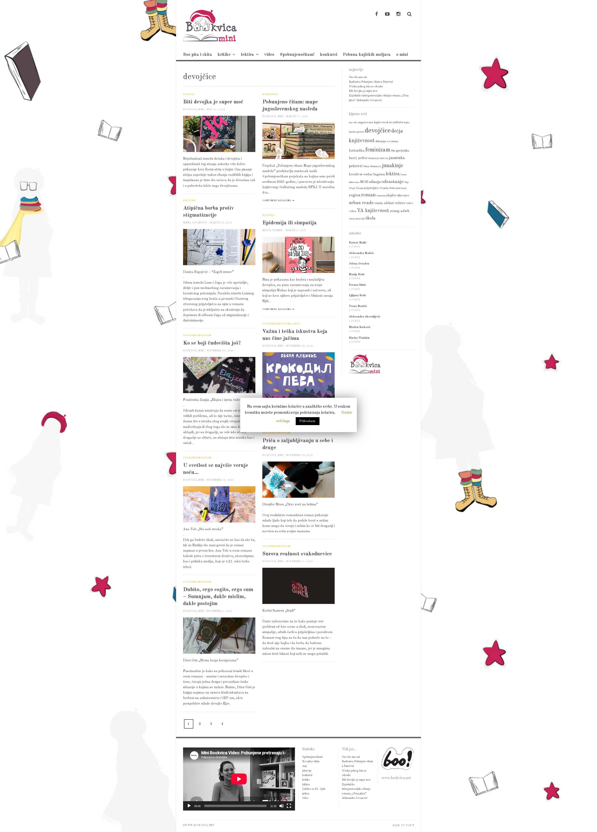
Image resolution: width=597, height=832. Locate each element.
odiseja (375, 182)
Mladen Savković (360, 327)
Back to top (402, 826)
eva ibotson (392, 141)
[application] (239, 779)
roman (368, 194)
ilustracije (373, 158)
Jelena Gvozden (359, 263)
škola (370, 218)
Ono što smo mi (358, 77)
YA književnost (373, 210)
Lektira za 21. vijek (313, 789)
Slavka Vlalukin (359, 338)
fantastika (356, 150)
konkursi (328, 55)
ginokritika (402, 150)
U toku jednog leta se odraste (366, 86)
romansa (380, 195)
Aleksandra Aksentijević (364, 316)
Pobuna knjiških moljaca (367, 55)
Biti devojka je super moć (213, 102)
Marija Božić (357, 274)
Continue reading (276, 201)
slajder (391, 195)
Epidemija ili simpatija (289, 223)
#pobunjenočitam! (297, 55)
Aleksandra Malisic (361, 253)
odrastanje (393, 182)
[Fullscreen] (289, 806)
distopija (380, 141)
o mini (402, 55)
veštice (400, 203)
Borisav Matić (358, 242)
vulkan (352, 211)
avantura (396, 122)
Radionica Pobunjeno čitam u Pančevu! (371, 82)
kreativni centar (361, 174)
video (269, 55)
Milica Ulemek (272, 230)
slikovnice (403, 195)
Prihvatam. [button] (307, 421)
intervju (384, 158)
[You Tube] (387, 14)
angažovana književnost (373, 122)
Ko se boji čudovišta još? (212, 343)
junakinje (392, 166)
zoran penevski (357, 219)
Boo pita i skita (197, 55)
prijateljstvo (371, 188)
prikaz (188, 94)
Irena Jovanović (195, 223)
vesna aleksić (384, 203)
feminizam (377, 150)
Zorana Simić (357, 285)
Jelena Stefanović (372, 166)
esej (296, 324)
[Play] (189, 806)
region (355, 195)
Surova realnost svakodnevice (297, 554)
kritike (224, 55)
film (393, 150)
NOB (364, 182)
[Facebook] (376, 14)
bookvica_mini (193, 110)
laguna (379, 174)
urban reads (361, 203)
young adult (400, 211)
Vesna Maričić (358, 306)
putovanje (401, 188)
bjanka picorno (356, 132)
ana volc (353, 122)
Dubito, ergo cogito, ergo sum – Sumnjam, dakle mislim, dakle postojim (218, 596)
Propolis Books (388, 188)
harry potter (358, 158)
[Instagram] (398, 14)
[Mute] (281, 806)
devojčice (378, 130)
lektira (247, 55)
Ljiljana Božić (357, 295)
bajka (407, 122)
